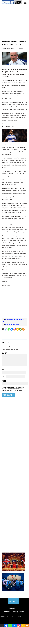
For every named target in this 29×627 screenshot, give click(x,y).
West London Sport (9, 48)
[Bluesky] (11, 329)
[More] (23, 329)
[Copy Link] (17, 329)
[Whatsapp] (9, 329)
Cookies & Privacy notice (13, 611)
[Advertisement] (14, 24)
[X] (3, 329)
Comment (5, 353)
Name (3, 370)
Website (4, 381)
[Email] (20, 329)
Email (3, 377)
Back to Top (13, 601)
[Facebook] (6, 329)
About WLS (13, 609)
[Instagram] (14, 329)
